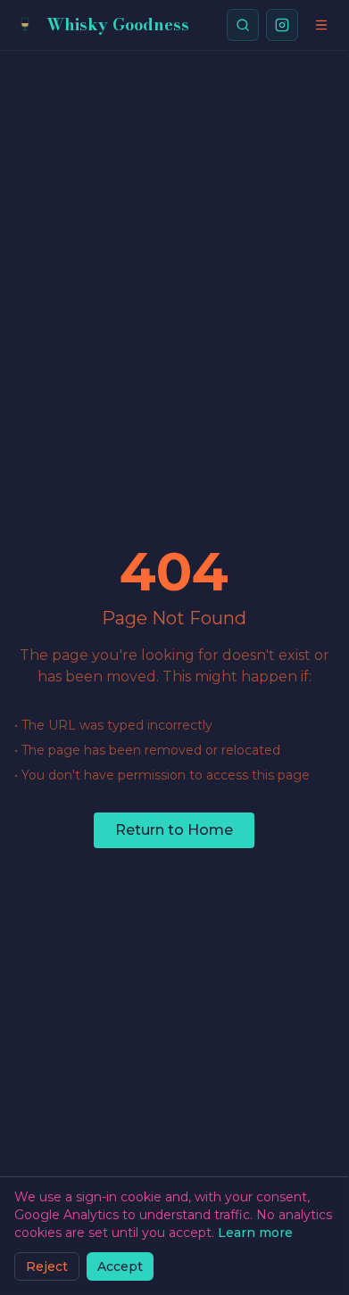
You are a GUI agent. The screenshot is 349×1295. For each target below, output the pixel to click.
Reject (47, 1266)
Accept (120, 1266)
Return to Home (174, 829)
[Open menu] (321, 25)
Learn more (255, 1233)
